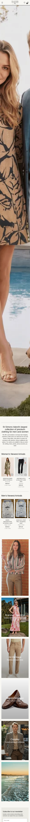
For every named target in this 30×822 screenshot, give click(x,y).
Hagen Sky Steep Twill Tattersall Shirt (21, 522)
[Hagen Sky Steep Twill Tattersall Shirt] (21, 508)
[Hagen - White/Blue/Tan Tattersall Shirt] (7, 508)
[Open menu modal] (2, 2)
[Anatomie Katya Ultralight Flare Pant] (21, 466)
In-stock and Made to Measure (15, 742)
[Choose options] (12, 474)
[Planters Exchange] (15, 3)
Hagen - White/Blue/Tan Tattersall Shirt (7, 522)
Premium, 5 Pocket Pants (15, 660)
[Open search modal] (24, 2)
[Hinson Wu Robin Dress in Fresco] (7, 466)
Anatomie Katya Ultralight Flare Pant (21, 480)
